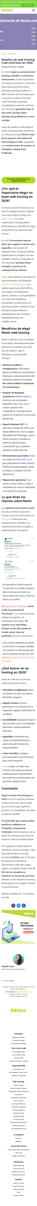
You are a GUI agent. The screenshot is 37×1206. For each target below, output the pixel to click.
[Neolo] (7, 10)
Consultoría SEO (18, 1168)
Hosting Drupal (18, 1113)
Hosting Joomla (18, 1119)
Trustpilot (6, 519)
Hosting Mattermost (18, 1128)
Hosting (11, 54)
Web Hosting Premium (18, 1088)
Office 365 (18, 1153)
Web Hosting (18, 1085)
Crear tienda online (18, 1055)
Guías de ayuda (18, 1189)
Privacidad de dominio (18, 1043)
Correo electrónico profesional (18, 1150)
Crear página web (18, 1052)
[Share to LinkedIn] (24, 907)
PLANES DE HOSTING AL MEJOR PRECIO (18, 180)
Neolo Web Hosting (23, 992)
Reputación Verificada (16, 606)
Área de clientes (18, 1186)
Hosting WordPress (18, 1104)
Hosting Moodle (18, 1116)
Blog (4, 54)
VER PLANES (27, 5)
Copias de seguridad (18, 1075)
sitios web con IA (24, 459)
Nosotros (18, 1138)
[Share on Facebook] (13, 907)
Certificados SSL (18, 1069)
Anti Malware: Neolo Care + (18, 1072)
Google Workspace (18, 1156)
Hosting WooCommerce (18, 1122)
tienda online (8, 219)
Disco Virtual (18, 1101)
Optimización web (18, 1175)
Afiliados (18, 1141)
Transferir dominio (18, 1040)
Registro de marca (18, 1172)
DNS (18, 1192)
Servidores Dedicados (18, 1098)
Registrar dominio (18, 1037)
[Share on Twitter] (18, 907)
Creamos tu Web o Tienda (18, 1061)
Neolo (5, 277)
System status (18, 1195)
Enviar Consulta (18, 1183)
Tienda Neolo (18, 1058)
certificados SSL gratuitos (14, 284)
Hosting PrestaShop (18, 1107)
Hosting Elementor (18, 1125)
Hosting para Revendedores (18, 1091)
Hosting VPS (18, 1094)
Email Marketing (18, 1165)
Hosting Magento (18, 1110)
